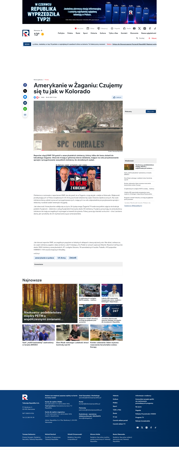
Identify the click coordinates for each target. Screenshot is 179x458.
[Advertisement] (89, 454)
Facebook (149, 28)
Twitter (139, 28)
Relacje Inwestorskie (142, 421)
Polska (70, 33)
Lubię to (118, 97)
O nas (115, 417)
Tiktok (155, 28)
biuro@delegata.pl (85, 418)
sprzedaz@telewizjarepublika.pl (90, 398)
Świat (78, 33)
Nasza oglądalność (148, 33)
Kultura (103, 33)
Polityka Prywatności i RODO (145, 414)
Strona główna (38, 79)
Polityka (61, 33)
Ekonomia (134, 33)
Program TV (139, 417)
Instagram (144, 28)
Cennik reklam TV (119, 424)
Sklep (92, 28)
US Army (62, 258)
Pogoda (117, 28)
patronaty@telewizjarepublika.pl (90, 410)
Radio (129, 28)
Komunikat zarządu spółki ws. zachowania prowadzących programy (144, 401)
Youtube (134, 28)
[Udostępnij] (25, 85)
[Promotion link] (89, 12)
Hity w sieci (150, 111)
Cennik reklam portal (120, 420)
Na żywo (80, 28)
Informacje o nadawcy (143, 395)
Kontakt (124, 33)
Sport (85, 33)
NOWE (27, 44)
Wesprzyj (104, 28)
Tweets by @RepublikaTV (133, 206)
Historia (94, 33)
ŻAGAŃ (72, 258)
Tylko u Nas (113, 33)
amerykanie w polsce (44, 258)
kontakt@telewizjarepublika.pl (89, 404)
